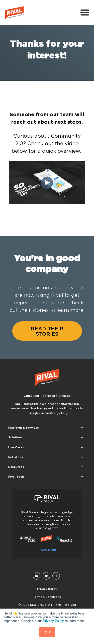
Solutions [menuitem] (15, 437)
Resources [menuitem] (16, 466)
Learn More (47, 550)
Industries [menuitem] (15, 457)
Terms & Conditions (47, 596)
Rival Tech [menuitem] (16, 476)
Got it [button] (47, 632)
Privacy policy (47, 588)
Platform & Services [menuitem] (23, 427)
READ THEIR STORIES (47, 331)
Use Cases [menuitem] (16, 447)
